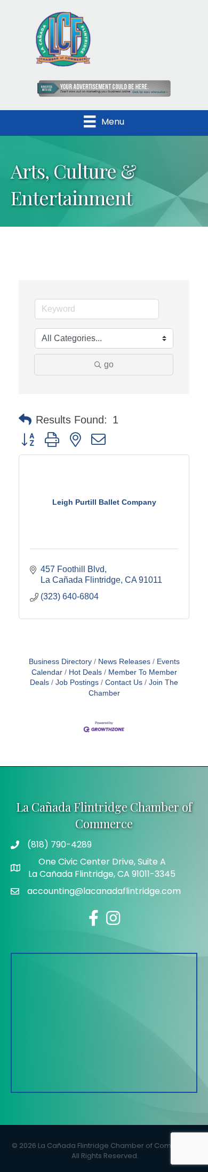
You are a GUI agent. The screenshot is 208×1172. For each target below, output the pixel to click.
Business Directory (60, 662)
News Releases (124, 662)
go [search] (109, 364)
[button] (25, 419)
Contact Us (123, 682)
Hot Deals (85, 672)
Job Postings (77, 682)
